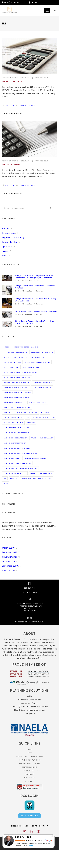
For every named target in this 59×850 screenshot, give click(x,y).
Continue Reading (13, 113)
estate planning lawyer (42, 387)
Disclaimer (16, 826)
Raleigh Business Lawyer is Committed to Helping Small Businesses (35, 299)
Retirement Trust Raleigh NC (41, 473)
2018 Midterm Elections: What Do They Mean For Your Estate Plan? (34, 322)
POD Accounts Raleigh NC (13, 423)
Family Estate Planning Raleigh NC (17, 407)
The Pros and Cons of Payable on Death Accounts (36, 311)
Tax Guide (13, 478)
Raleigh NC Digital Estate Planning (17, 448)
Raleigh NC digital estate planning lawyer (20, 453)
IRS (27, 418)
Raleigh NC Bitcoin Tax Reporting (16, 433)
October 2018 (9, 561)
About (29, 753)
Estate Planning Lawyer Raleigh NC (17, 392)
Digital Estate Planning (13, 237)
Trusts (5, 251)
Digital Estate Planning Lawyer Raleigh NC (20, 372)
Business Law (8, 233)
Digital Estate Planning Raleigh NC (17, 377)
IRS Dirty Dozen (11, 164)
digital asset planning (12, 362)
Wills (4, 255)
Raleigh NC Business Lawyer (42, 438)
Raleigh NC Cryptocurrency (15, 443)
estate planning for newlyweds (16, 387)
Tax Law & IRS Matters (29, 770)
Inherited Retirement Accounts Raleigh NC (20, 412)
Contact (29, 781)
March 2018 (8, 570)
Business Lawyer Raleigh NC (42, 352)
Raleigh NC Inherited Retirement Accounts (20, 468)
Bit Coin (6, 347)
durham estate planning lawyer (16, 382)
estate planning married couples (17, 397)
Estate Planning (9, 242)
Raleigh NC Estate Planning (36, 458)
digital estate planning (31, 367)
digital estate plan (11, 367)
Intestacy (45, 412)
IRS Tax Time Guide (12, 81)
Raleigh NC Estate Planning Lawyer (17, 463)
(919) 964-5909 (29, 588)
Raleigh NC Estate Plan (12, 458)
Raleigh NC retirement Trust (15, 473)
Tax (5, 478)
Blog (26, 826)
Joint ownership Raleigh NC (44, 418)
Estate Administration (29, 763)
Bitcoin (5, 228)
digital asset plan (37, 357)
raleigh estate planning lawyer (16, 428)
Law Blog (29, 774)
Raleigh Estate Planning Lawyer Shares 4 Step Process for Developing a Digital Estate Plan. (34, 276)
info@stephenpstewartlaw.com (29, 622)
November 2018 (9, 557)
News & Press (29, 778)
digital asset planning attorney (37, 362)
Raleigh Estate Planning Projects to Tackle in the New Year (35, 287)
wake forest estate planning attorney (37, 478)
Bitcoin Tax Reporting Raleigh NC (26, 347)
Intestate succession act (13, 418)
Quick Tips (7, 246)
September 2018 (10, 566)
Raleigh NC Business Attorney (15, 438)
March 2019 (8, 547)
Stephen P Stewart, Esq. (22, 78)
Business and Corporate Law (29, 756)
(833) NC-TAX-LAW (15, 2)
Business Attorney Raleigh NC (15, 352)
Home (29, 749)
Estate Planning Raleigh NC (14, 402)
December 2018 (9, 552)
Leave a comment (27, 105)
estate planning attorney (43, 382)
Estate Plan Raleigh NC (38, 402)
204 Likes (9, 185)
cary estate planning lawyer (15, 357)
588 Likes (9, 105)
